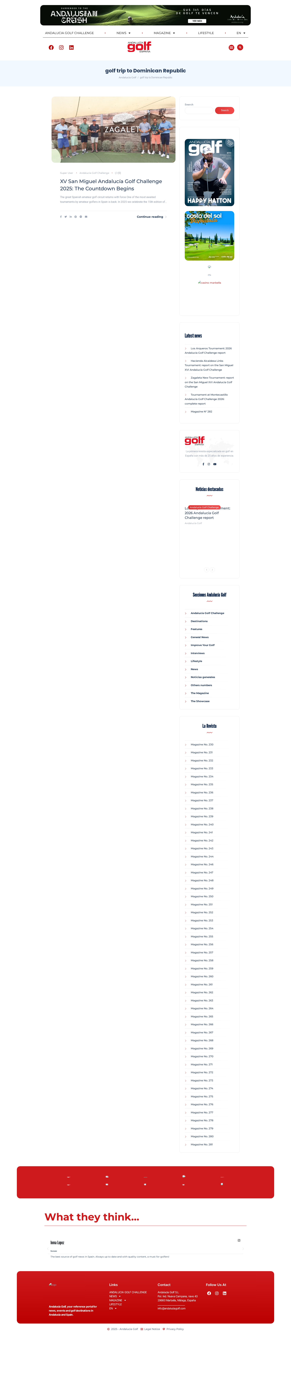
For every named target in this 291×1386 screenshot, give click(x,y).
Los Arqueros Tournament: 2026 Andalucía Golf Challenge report (207, 513)
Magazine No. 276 (202, 1104)
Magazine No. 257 (202, 952)
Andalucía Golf (193, 523)
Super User (66, 172)
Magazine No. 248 (202, 880)
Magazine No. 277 (202, 1112)
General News (200, 637)
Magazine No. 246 (202, 864)
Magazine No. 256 (202, 944)
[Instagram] (61, 47)
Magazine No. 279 (202, 1128)
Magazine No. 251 (202, 904)
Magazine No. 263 (202, 1000)
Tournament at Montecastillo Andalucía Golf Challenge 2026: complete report (206, 399)
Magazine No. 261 (202, 984)
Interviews (198, 653)
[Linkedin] (71, 47)
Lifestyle (196, 661)
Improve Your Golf (203, 645)
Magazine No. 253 (202, 920)
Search (189, 104)
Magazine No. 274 (202, 1088)
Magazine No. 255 (202, 936)
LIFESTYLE (206, 33)
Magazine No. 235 (202, 784)
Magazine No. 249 (202, 888)
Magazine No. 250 (202, 896)
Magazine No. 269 (202, 1048)
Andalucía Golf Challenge (94, 172)
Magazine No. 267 (202, 1032)
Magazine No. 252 (202, 912)
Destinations (199, 621)
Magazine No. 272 (202, 1072)
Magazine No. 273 (202, 1080)
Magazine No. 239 (202, 816)
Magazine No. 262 (202, 992)
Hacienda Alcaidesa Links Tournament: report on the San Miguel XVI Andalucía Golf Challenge (209, 365)
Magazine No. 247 (202, 872)
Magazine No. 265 (202, 1016)
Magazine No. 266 (202, 1024)
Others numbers (201, 685)
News (194, 669)
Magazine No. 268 (202, 1040)
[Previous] (206, 569)
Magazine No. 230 (202, 744)
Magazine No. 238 (202, 808)
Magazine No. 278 (202, 1120)
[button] (231, 47)
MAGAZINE (162, 33)
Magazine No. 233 (202, 768)
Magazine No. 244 (202, 856)
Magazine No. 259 (202, 968)
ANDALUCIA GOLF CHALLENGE (69, 33)
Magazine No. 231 (202, 752)
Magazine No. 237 (202, 800)
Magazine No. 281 (202, 1144)
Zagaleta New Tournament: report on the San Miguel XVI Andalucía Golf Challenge (209, 382)
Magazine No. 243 (202, 848)
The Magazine (200, 693)
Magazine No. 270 (202, 1056)
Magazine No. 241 (202, 832)
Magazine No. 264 (202, 1008)
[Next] (212, 569)
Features (196, 629)
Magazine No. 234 (202, 776)
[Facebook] (51, 47)
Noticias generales (203, 677)
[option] (209, 513)
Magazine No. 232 (202, 760)
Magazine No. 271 (202, 1064)
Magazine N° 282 (201, 411)
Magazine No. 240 (202, 824)
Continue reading (150, 216)
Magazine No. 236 (202, 792)
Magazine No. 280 (202, 1136)
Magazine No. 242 (202, 840)
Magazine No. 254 (202, 928)
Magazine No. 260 (202, 976)
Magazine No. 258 (202, 960)
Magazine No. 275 (202, 1096)
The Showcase (200, 701)
